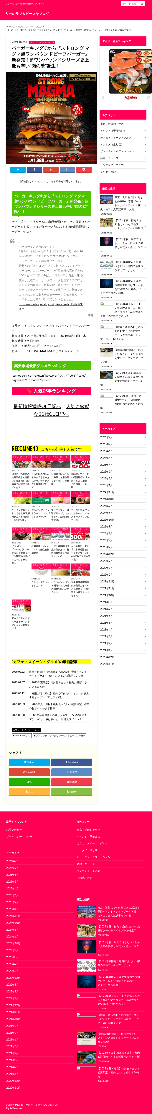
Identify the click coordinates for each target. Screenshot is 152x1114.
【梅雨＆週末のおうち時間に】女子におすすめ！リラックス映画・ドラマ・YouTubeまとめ (121, 335)
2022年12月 (107, 554)
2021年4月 (106, 629)
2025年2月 (106, 478)
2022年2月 (106, 574)
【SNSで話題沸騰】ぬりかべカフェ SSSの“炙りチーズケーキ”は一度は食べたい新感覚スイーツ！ (59, 717)
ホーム (12, 26)
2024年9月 (106, 505)
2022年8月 (106, 567)
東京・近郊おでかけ (112, 123)
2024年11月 (107, 492)
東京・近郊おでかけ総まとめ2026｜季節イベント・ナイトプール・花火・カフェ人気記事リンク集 (59, 673)
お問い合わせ (14, 829)
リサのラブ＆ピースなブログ (27, 14)
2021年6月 (106, 615)
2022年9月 (106, 560)
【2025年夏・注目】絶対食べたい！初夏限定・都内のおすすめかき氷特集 (59, 706)
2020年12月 (107, 657)
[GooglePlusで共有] (51, 169)
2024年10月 (107, 499)
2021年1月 (106, 650)
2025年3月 (106, 471)
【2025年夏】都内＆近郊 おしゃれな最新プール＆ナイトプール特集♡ (122, 226)
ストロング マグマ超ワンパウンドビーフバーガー (60, 735)
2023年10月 (107, 519)
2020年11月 (107, 663)
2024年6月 (106, 512)
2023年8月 (106, 533)
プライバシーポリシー (19, 836)
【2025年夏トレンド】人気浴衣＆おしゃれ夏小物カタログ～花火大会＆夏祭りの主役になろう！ (121, 312)
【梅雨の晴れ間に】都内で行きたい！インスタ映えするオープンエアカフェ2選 (59, 695)
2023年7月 (106, 540)
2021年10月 (107, 595)
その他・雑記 (108, 171)
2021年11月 (107, 588)
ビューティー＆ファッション (117, 151)
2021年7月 (106, 608)
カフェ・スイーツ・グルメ (30, 26)
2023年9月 (106, 526)
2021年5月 (106, 622)
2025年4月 (106, 464)
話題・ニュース (109, 158)
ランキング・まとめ (112, 164)
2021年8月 (106, 602)
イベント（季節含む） (113, 130)
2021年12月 (107, 581)
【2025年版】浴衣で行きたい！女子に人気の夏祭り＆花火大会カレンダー (121, 247)
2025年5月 (106, 457)
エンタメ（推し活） (112, 144)
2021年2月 (106, 643)
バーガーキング (23, 735)
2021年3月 (106, 636)
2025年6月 (106, 451)
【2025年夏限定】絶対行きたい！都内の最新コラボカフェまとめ (59, 684)
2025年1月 (106, 485)
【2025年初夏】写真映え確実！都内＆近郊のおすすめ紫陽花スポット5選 (121, 381)
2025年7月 (106, 444)
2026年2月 (106, 437)
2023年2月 (106, 547)
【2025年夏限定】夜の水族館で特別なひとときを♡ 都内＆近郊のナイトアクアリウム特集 (121, 289)
